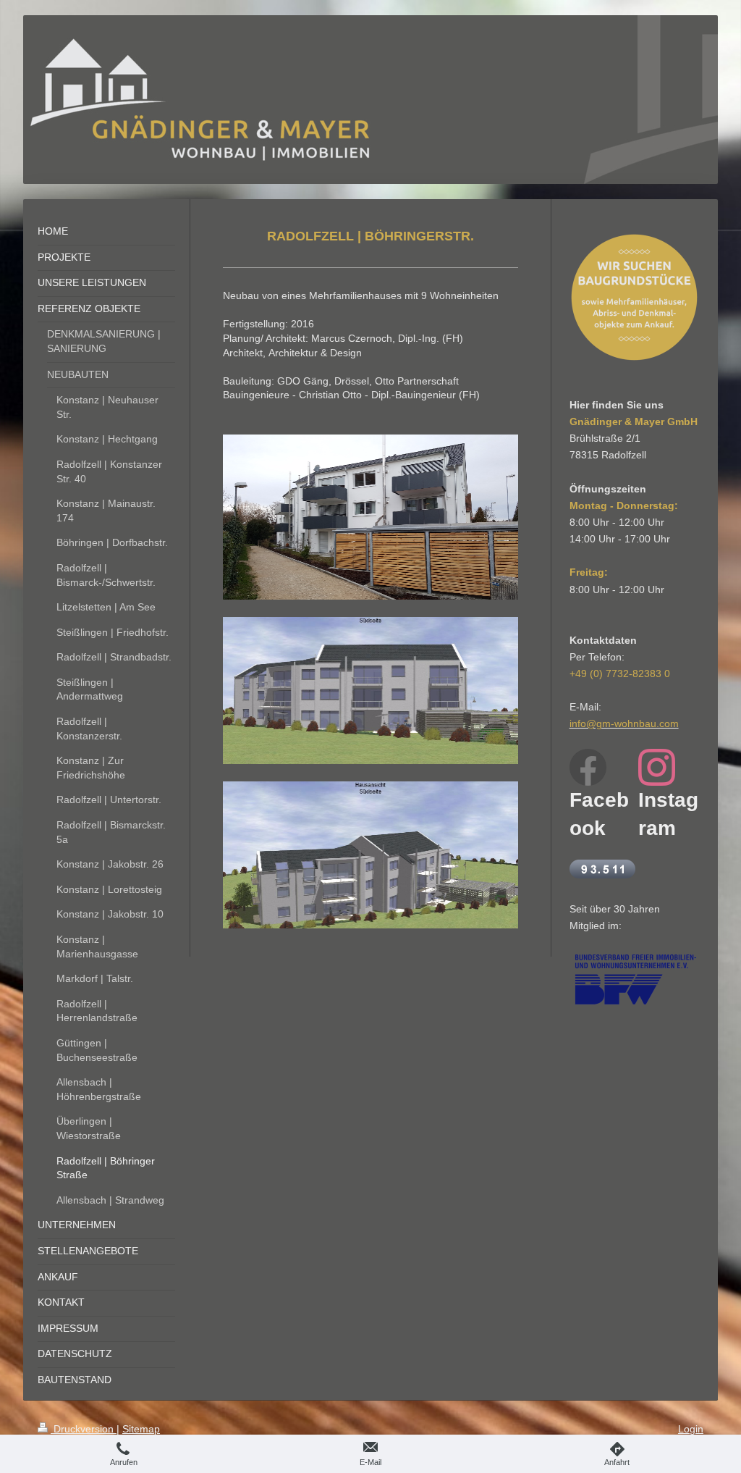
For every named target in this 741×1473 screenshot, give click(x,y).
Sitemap (141, 1429)
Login (690, 1429)
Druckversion (84, 1429)
